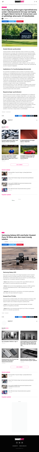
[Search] (36, 2)
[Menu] (3, 2)
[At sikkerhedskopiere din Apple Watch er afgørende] (28, 134)
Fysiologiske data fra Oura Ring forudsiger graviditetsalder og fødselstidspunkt (27, 157)
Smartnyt (3, 4)
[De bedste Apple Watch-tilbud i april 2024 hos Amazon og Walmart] (10, 134)
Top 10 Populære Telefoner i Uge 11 (10, 341)
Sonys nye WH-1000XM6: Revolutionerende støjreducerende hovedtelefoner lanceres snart (19, 184)
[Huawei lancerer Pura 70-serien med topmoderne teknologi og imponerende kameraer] (10, 353)
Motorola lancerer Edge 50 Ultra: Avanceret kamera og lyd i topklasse (28, 360)
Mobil (3, 232)
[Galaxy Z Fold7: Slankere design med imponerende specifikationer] (4, 179)
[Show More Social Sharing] (25, 21)
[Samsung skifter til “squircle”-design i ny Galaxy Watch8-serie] (4, 174)
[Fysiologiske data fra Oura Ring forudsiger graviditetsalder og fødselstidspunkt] (28, 149)
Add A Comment (19, 164)
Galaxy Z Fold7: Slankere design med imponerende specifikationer (21, 177)
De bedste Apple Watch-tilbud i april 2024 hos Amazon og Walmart (10, 141)
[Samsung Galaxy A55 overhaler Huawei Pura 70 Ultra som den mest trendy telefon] (19, 258)
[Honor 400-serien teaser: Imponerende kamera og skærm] (4, 190)
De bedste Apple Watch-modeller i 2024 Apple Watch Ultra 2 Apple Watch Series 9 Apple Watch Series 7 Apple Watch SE (10, 157)
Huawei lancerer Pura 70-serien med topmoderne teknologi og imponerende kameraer (10, 360)
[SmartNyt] (19, 1)
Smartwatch (6, 4)
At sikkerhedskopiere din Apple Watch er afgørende (27, 141)
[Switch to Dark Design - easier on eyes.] (34, 1)
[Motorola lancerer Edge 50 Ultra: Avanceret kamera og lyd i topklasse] (28, 353)
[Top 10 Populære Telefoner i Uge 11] (10, 335)
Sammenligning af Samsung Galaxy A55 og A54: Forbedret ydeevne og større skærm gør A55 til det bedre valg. (28, 343)
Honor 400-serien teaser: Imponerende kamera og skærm (19, 188)
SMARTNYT (6, 18)
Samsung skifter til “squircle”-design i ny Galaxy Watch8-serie (20, 172)
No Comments (17, 18)
